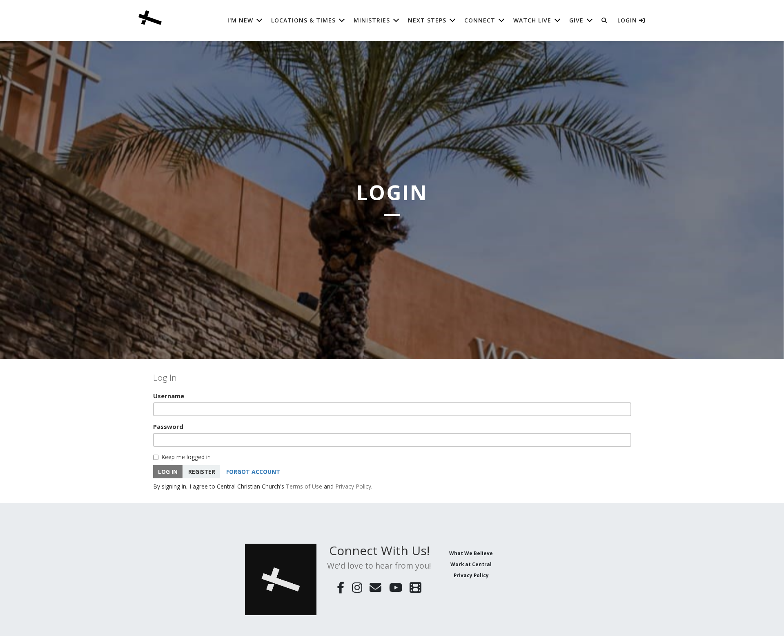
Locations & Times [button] (303, 20)
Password (168, 426)
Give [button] (576, 20)
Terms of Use (304, 486)
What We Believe (471, 553)
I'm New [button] (240, 20)
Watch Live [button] (532, 20)
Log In (168, 471)
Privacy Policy (353, 486)
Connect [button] (479, 20)
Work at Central (471, 564)
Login (628, 20)
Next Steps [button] (427, 20)
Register (201, 471)
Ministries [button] (372, 20)
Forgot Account (253, 471)
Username (168, 396)
